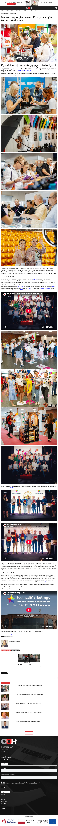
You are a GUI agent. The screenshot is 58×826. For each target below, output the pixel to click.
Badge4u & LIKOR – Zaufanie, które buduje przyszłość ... (29, 703)
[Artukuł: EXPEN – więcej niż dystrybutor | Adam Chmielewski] (5, 728)
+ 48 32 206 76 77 (5, 753)
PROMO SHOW (4, 806)
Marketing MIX (12, 13)
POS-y (29, 288)
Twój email (3, 768)
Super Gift (35, 279)
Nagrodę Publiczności (45, 288)
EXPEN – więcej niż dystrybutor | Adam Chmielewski (28, 721)
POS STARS (20, 286)
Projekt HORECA (5, 808)
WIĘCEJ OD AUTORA (15, 650)
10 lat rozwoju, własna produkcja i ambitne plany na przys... (30, 694)
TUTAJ (21, 289)
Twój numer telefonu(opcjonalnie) (8, 774)
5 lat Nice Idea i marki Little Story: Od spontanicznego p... (29, 712)
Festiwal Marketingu (10, 10)
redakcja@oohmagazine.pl (7, 757)
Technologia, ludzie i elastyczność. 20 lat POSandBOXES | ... (30, 685)
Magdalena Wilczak (14, 641)
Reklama (3, 794)
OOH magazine (3, 10)
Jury (53, 286)
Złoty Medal (12, 487)
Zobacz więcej (29, 733)
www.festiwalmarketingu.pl (7, 634)
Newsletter (29, 783)
